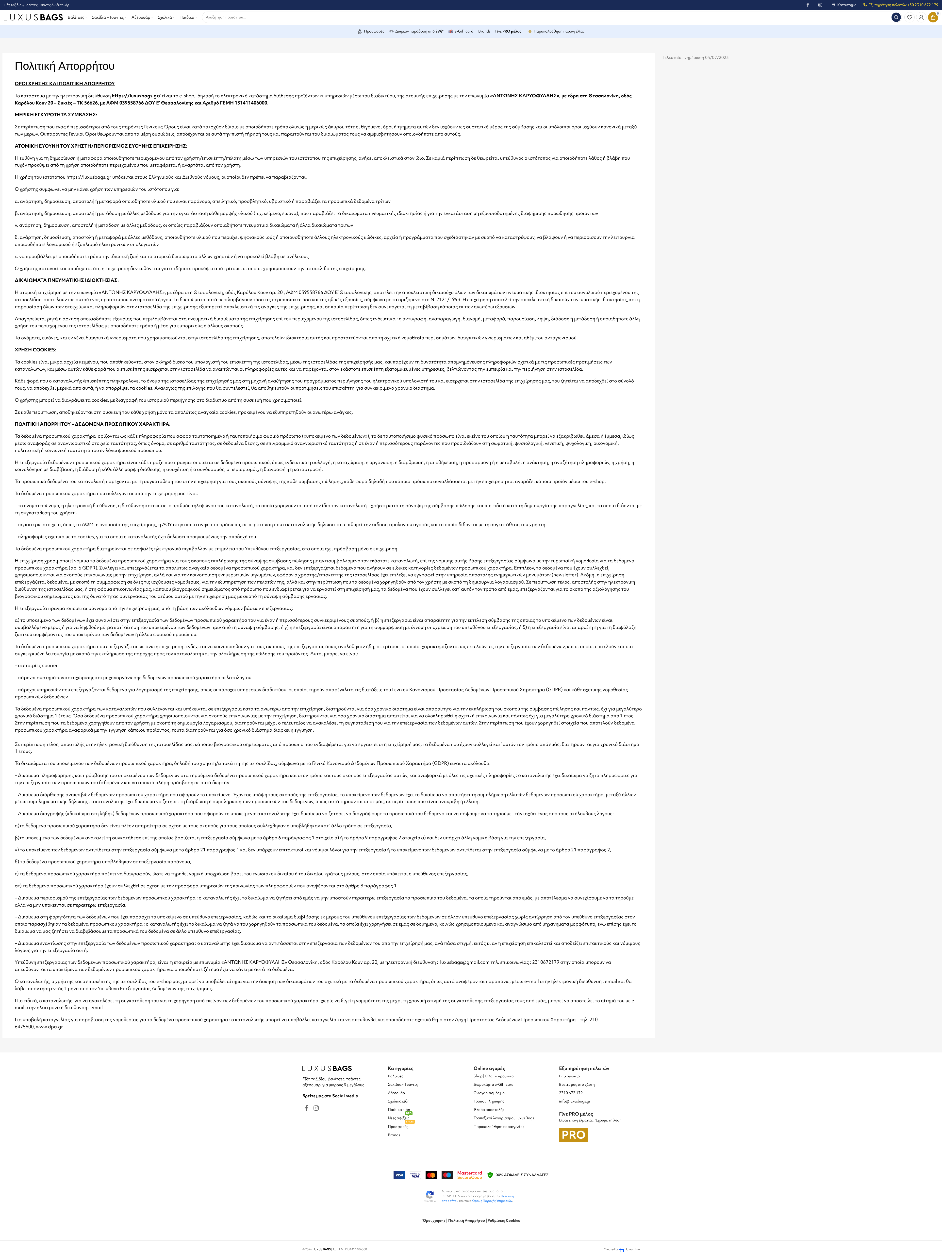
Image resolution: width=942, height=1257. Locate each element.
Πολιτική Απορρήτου (466, 1220)
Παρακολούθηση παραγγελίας (499, 1126)
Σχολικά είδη (399, 1101)
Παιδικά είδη (399, 1109)
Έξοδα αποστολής (489, 1109)
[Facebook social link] (808, 5)
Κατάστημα (847, 4)
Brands (394, 1135)
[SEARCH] (896, 17)
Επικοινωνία (569, 1076)
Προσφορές (401, 1125)
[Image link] (327, 1068)
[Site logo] (33, 16)
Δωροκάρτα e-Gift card (493, 1084)
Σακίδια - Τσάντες (403, 1084)
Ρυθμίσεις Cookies (504, 1220)
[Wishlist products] (909, 17)
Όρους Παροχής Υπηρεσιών (492, 1201)
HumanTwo (632, 1249)
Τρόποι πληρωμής (489, 1101)
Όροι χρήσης (434, 1220)
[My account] (921, 17)
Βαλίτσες (395, 1076)
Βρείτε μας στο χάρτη (577, 1084)
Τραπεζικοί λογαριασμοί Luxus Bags (504, 1118)
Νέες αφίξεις (400, 1117)
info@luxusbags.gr (575, 1101)
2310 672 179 (571, 1092)
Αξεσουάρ (396, 1092)
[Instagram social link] (820, 5)
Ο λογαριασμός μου (490, 1092)
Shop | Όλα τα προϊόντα (494, 1076)
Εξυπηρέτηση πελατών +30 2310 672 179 (903, 4)
